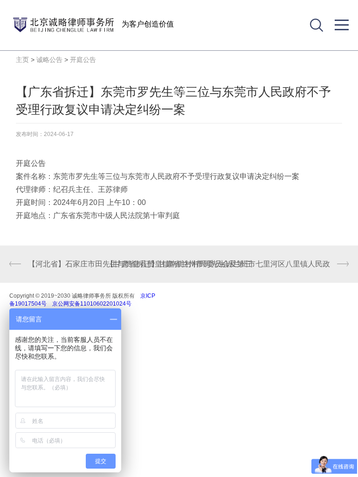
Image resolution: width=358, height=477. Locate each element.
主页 (22, 59)
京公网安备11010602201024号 (91, 303)
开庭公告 (83, 59)
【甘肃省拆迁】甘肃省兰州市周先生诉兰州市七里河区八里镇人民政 (218, 264)
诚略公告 (49, 59)
